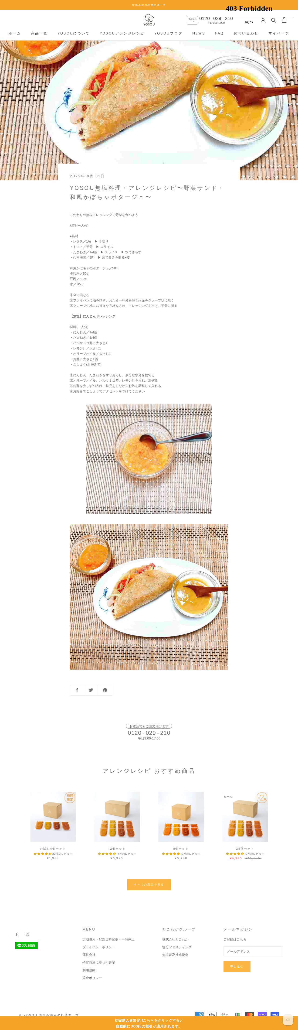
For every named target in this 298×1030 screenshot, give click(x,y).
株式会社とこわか (175, 939)
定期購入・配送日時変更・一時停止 (108, 939)
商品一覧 (39, 33)
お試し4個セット (53, 848)
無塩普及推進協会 (175, 955)
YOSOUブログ (168, 33)
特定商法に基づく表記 (98, 962)
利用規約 (88, 970)
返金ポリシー (92, 978)
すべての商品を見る (149, 884)
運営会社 (88, 955)
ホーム (15, 33)
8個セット (181, 848)
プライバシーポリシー (98, 947)
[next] (283, 821)
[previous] (14, 821)
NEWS (198, 33)
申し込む (237, 966)
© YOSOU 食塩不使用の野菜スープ (49, 1015)
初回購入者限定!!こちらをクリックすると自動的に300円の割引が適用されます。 (149, 1023)
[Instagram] (27, 934)
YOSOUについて (74, 33)
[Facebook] (16, 934)
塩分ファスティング (177, 947)
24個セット (245, 848)
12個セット (117, 848)
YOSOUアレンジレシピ (122, 33)
